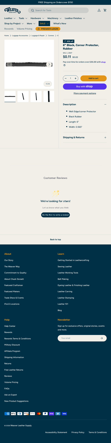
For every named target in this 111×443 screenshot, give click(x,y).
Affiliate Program (12, 351)
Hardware (36, 18)
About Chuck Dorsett (14, 279)
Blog (60, 310)
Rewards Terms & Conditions (17, 338)
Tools (21, 18)
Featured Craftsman (13, 285)
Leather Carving (65, 291)
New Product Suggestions (16, 401)
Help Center (9, 326)
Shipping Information (14, 357)
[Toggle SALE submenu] (47, 23)
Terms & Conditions (98, 432)
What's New (59, 23)
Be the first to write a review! (55, 215)
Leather (8, 18)
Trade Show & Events (14, 298)
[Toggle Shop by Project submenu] (22, 23)
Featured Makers (12, 291)
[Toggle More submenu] (34, 23)
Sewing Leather (65, 266)
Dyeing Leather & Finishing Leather (73, 285)
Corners (51, 36)
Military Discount (12, 345)
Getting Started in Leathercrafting (73, 260)
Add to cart (93, 78)
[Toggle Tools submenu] (26, 18)
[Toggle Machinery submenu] (60, 18)
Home (6, 36)
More (29, 23)
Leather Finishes (73, 18)
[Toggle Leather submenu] (14, 18)
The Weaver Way (12, 266)
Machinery (53, 18)
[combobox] (58, 10)
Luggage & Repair (38, 36)
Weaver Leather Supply (21, 425)
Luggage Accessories (20, 36)
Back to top (55, 239)
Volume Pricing (24, 28)
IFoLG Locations (11, 304)
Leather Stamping (66, 298)
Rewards (9, 28)
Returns (7, 363)
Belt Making (63, 279)
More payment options (85, 93)
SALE (42, 23)
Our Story (8, 260)
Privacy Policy (77, 432)
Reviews (8, 376)
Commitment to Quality (15, 273)
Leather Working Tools (68, 273)
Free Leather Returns (13, 370)
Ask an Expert (10, 395)
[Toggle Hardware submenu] (43, 18)
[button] (105, 10)
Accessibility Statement (56, 432)
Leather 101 (63, 304)
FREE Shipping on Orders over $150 (55, 2)
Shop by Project (12, 23)
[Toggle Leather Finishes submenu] (84, 18)
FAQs (6, 388)
